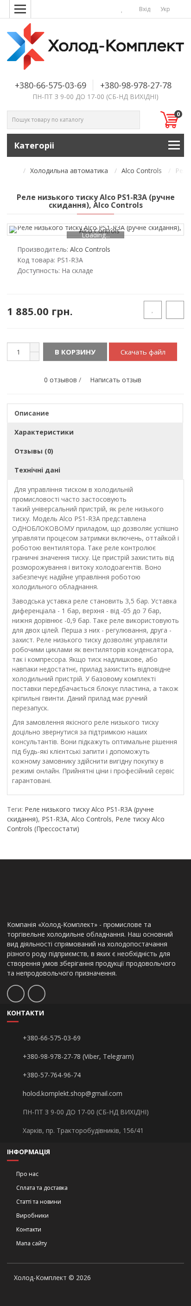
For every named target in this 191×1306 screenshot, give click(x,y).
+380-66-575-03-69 (50, 85)
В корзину (75, 351)
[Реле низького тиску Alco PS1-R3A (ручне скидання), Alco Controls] (95, 229)
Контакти (28, 1229)
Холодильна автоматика (69, 170)
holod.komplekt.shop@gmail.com (72, 1093)
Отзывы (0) (33, 451)
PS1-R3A (55, 819)
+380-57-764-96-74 (52, 1074)
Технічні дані (37, 470)
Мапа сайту (31, 1243)
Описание (31, 413)
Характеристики (44, 432)
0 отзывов (60, 379)
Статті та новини (38, 1201)
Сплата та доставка (42, 1187)
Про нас (27, 1173)
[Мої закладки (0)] (122, 9)
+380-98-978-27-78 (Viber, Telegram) (78, 1056)
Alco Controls (141, 170)
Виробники (32, 1215)
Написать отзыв (115, 379)
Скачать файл (143, 351)
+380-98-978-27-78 (136, 85)
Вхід (144, 9)
